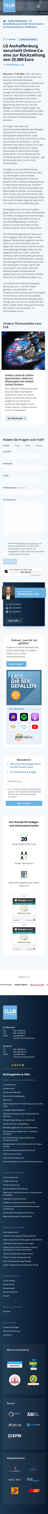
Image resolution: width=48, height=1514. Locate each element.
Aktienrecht (7, 1100)
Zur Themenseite (15, 418)
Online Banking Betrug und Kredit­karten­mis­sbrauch (22, 1161)
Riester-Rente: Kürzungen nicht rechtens (18, 1212)
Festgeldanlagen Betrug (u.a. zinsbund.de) (19, 1120)
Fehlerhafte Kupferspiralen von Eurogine (18, 1243)
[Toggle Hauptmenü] (38, 6)
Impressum (7, 1335)
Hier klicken (26, 572)
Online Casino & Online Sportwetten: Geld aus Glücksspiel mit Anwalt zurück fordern (19, 379)
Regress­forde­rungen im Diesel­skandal (17, 1216)
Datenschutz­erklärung (31, 789)
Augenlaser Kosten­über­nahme (14, 1199)
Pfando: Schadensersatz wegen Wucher (18, 1253)
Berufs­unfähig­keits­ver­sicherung (15, 1188)
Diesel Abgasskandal (10, 1232)
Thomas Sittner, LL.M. (15, 64)
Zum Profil (13, 621)
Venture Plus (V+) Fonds (12, 1154)
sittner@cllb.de (14, 611)
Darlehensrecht (9, 1088)
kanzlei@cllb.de (19, 1035)
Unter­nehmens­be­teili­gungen (14, 1096)
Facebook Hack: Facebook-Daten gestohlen (19, 1236)
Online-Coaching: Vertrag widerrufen (17, 1257)
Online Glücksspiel (17, 20)
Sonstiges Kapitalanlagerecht (14, 1110)
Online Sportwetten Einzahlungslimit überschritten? (22, 1240)
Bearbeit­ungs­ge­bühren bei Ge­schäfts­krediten (20, 1127)
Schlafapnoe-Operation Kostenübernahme (19, 1202)
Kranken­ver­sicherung (11, 1185)
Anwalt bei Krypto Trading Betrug (15, 1124)
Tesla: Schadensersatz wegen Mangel (17, 1261)
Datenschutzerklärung (28, 543)
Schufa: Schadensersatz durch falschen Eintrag (20, 1265)
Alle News (6, 1311)
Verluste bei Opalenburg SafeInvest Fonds (19, 1150)
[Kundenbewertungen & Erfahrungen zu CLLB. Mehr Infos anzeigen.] (24, 907)
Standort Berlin (9, 1288)
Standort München (10, 1292)
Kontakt (6, 1296)
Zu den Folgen (15, 664)
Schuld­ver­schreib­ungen (12, 1092)
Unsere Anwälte (9, 1281)
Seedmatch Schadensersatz (13, 1158)
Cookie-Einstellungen (11, 1327)
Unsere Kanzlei (8, 1284)
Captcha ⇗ (36, 575)
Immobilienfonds (9, 1085)
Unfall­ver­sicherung (10, 1181)
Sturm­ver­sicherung (10, 1177)
